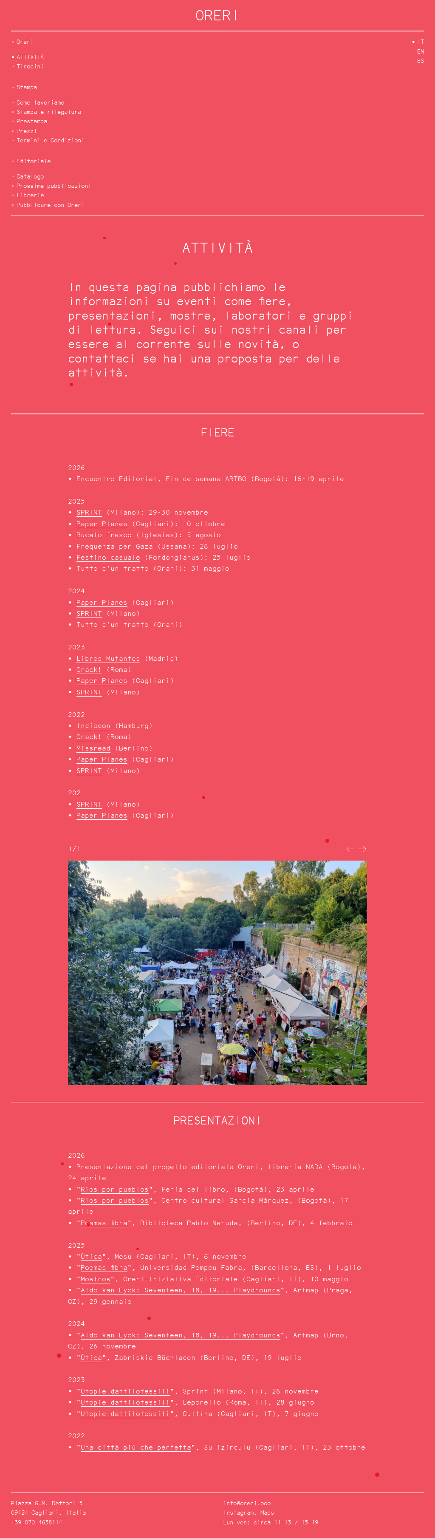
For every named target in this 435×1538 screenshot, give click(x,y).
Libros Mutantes (108, 658)
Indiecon (93, 726)
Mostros (95, 1279)
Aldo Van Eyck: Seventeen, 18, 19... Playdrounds (180, 1290)
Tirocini (30, 66)
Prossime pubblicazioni (54, 185)
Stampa (27, 87)
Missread (93, 748)
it (420, 41)
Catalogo (30, 176)
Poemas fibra (104, 1223)
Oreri (25, 41)
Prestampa (32, 121)
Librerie (30, 194)
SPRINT (89, 512)
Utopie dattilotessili (125, 1391)
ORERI (217, 15)
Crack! (89, 670)
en (420, 51)
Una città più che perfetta (136, 1447)
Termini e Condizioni (51, 140)
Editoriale (34, 160)
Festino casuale (108, 557)
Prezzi (27, 130)
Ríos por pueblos (115, 1189)
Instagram (238, 1512)
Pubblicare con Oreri (51, 204)
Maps (267, 1512)
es (420, 60)
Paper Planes (101, 524)
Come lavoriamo (40, 102)
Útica (91, 1256)
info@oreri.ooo (247, 1503)
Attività (30, 56)
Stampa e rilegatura (49, 111)
